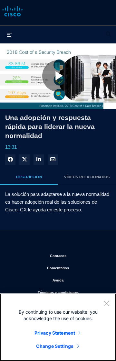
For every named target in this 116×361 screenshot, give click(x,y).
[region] (58, 327)
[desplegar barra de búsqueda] (108, 31)
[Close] (106, 303)
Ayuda (79, 280)
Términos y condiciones (72, 292)
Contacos (78, 256)
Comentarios (76, 268)
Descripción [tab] (29, 177)
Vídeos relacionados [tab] (87, 177)
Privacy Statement (54, 333)
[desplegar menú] (9, 34)
